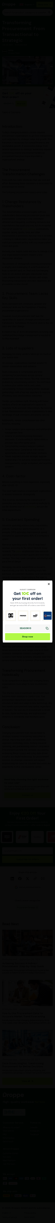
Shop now (27, 636)
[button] (49, 584)
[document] (27, 611)
